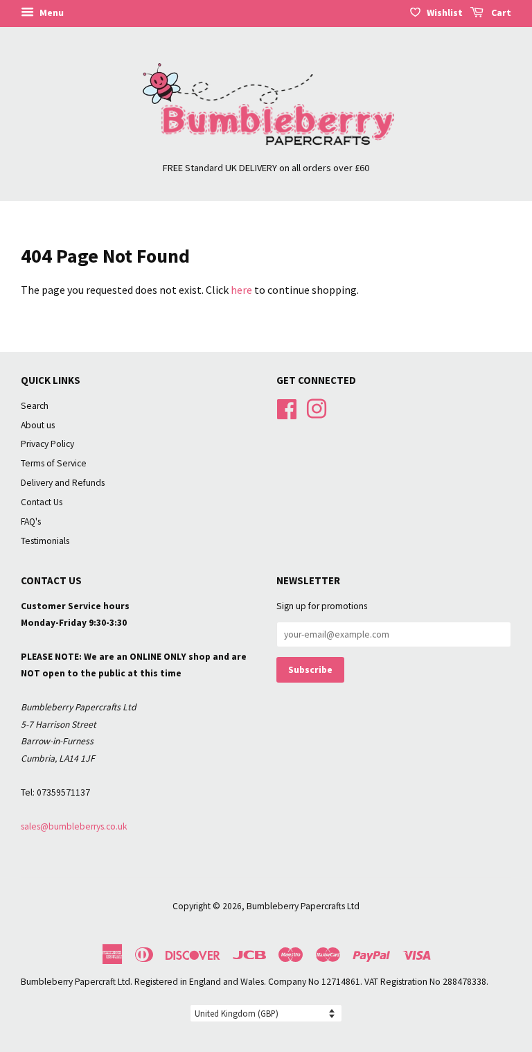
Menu (50, 12)
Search (34, 406)
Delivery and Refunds (63, 483)
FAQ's (31, 521)
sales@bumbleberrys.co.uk (74, 826)
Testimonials (45, 541)
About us (38, 425)
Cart (500, 12)
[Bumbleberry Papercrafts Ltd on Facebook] (286, 407)
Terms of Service (54, 463)
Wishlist (445, 12)
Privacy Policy (47, 444)
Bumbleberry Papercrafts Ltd (303, 906)
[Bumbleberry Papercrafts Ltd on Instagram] (316, 407)
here (241, 290)
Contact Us (41, 502)
